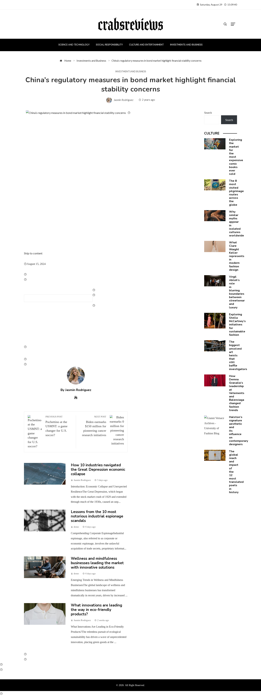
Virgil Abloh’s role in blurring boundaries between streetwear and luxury (237, 292)
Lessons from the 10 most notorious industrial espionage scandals (97, 516)
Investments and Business (130, 71)
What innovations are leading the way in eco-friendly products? (96, 610)
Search (208, 112)
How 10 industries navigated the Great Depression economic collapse (98, 469)
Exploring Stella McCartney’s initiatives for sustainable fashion (237, 324)
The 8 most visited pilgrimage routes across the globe (236, 193)
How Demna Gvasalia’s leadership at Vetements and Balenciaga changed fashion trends (236, 393)
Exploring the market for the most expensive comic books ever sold (236, 157)
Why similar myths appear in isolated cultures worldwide (236, 224)
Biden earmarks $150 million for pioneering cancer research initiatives (94, 426)
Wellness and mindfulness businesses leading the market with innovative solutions (97, 563)
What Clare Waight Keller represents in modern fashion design (236, 256)
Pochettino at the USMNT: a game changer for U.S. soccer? (56, 426)
